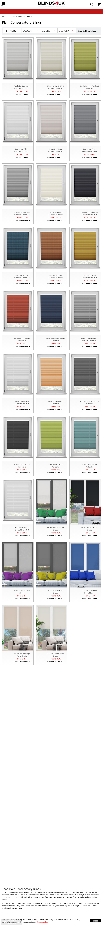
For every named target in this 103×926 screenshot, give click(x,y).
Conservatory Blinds (17, 16)
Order (22, 94)
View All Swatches (87, 30)
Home (4, 16)
